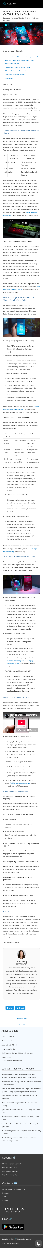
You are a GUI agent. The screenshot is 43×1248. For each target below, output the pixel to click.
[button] (38, 1243)
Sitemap (16, 1243)
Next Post (21, 1025)
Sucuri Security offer (9, 1049)
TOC (4, 1243)
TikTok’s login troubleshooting (20, 783)
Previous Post (21, 1019)
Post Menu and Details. (13, 51)
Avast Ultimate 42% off (9, 1045)
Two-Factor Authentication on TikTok (17, 67)
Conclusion (9, 78)
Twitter (4, 1197)
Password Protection (10, 18)
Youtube (5, 1200)
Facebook (5, 1193)
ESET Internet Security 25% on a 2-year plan (17, 1053)
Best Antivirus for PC (9, 1175)
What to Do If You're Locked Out (16, 71)
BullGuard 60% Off (8, 1037)
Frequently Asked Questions (15, 74)
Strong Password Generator (12, 1164)
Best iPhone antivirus (9, 1167)
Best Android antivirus (10, 1171)
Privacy (9, 1243)
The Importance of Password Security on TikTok (21, 57)
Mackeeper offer (7, 1041)
